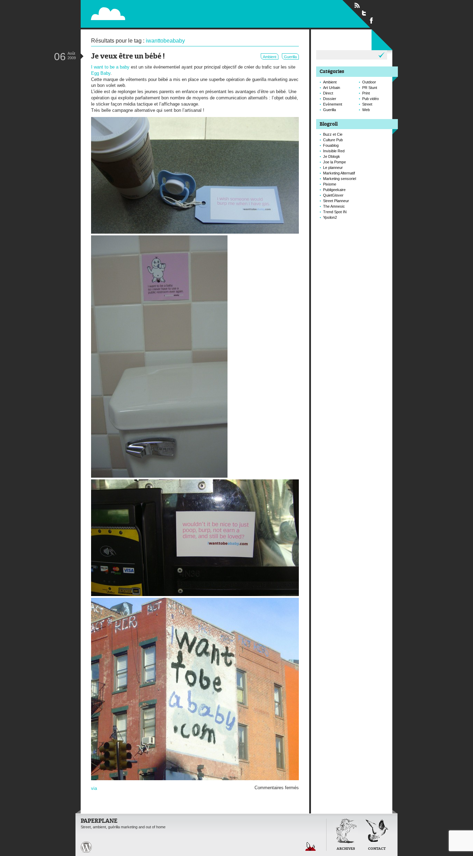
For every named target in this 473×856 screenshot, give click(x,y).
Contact (377, 848)
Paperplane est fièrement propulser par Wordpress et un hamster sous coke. (86, 847)
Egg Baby (100, 73)
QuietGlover (333, 195)
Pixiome (329, 184)
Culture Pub (333, 140)
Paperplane (152, 13)
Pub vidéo (370, 99)
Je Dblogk (331, 156)
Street (367, 104)
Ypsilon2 (330, 217)
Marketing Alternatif (339, 173)
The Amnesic (334, 206)
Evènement (332, 104)
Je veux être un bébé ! (128, 56)
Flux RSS (357, 5)
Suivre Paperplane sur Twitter (364, 12)
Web (366, 110)
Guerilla (290, 57)
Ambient (269, 57)
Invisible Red (334, 151)
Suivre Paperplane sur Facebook (371, 20)
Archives (346, 848)
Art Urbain (331, 87)
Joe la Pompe (334, 162)
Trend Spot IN (335, 212)
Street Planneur (336, 201)
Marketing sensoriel (339, 179)
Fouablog (331, 145)
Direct (328, 93)
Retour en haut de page (310, 846)
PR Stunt (369, 87)
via (94, 788)
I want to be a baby (110, 67)
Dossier (329, 99)
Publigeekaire (334, 190)
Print (366, 93)
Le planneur (333, 167)
